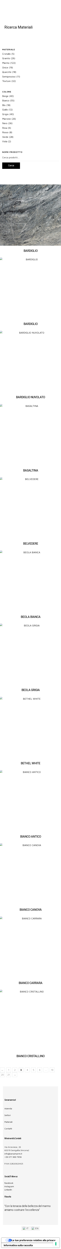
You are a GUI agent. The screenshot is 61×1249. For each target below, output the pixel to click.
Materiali (8, 1122)
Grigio (5, 114)
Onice (5, 67)
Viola (4, 141)
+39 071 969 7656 (13, 1157)
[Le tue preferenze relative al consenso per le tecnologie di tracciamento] (56, 1244)
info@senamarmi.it (13, 1153)
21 (8, 1074)
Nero (4, 123)
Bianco (5, 100)
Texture (6, 81)
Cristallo (6, 53)
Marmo (5, 63)
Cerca (11, 165)
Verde (5, 137)
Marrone (6, 118)
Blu (4, 105)
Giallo (5, 109)
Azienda (8, 1108)
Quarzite (6, 72)
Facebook (8, 1183)
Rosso (5, 132)
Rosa (4, 127)
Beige (5, 96)
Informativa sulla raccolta (18, 1245)
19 (52, 1070)
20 (2, 1074)
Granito (6, 58)
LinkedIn (8, 1189)
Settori (7, 1115)
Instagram (9, 1186)
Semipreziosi (9, 76)
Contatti (8, 1128)
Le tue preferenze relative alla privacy (33, 1240)
